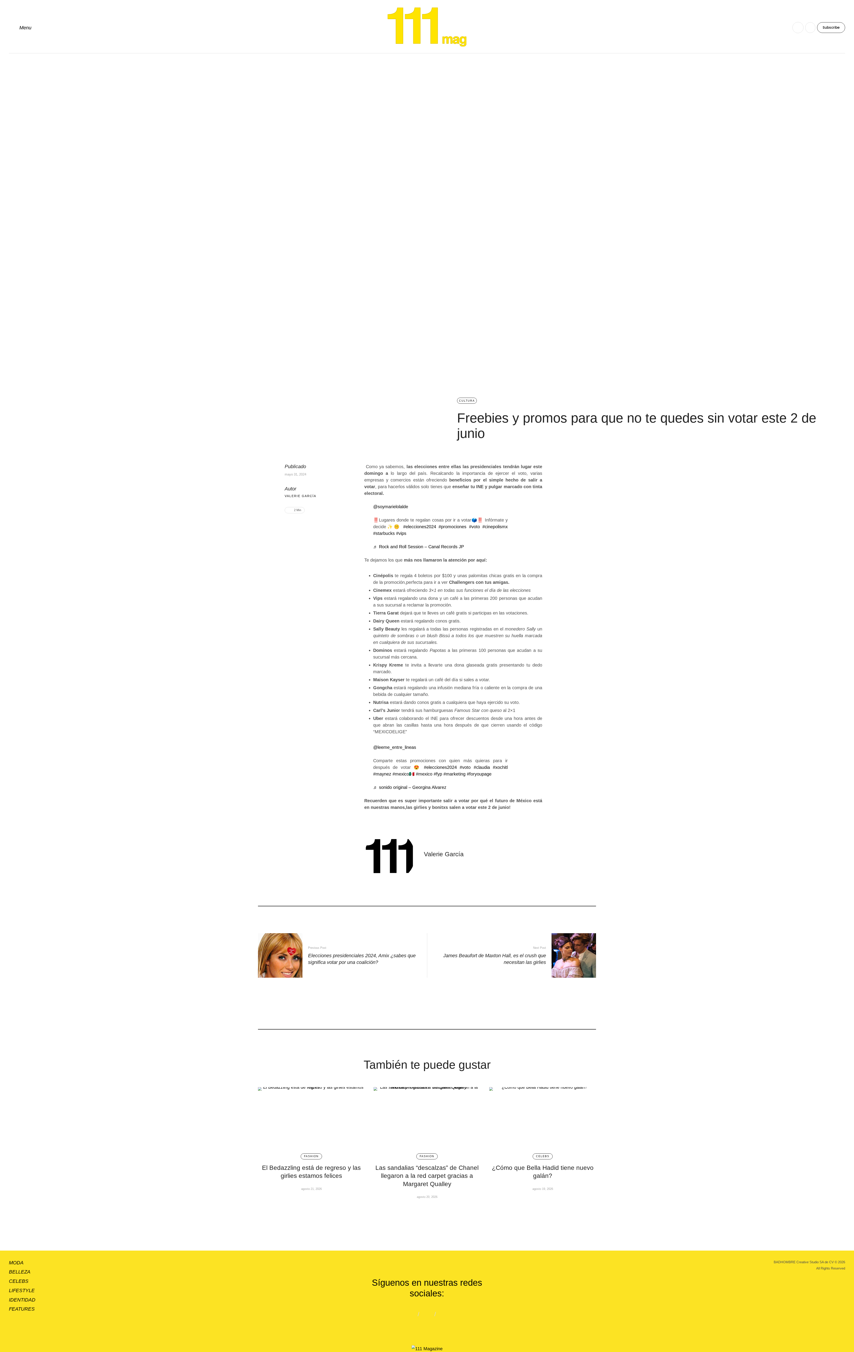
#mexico (424, 774)
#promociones (452, 526)
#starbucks (384, 533)
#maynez (382, 774)
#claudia (482, 767)
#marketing (454, 774)
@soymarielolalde (390, 506)
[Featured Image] (311, 1118)
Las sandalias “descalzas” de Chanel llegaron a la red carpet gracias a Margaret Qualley (427, 1175)
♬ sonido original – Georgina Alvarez (409, 787)
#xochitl (500, 767)
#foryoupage (479, 774)
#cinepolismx (495, 526)
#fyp (438, 774)
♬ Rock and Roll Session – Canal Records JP (418, 546)
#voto (474, 526)
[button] (20, 27)
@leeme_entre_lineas (394, 747)
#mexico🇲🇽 (404, 774)
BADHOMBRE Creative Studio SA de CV (804, 1262)
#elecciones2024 (419, 526)
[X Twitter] (302, 525)
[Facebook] (295, 525)
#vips (401, 533)
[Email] (309, 525)
